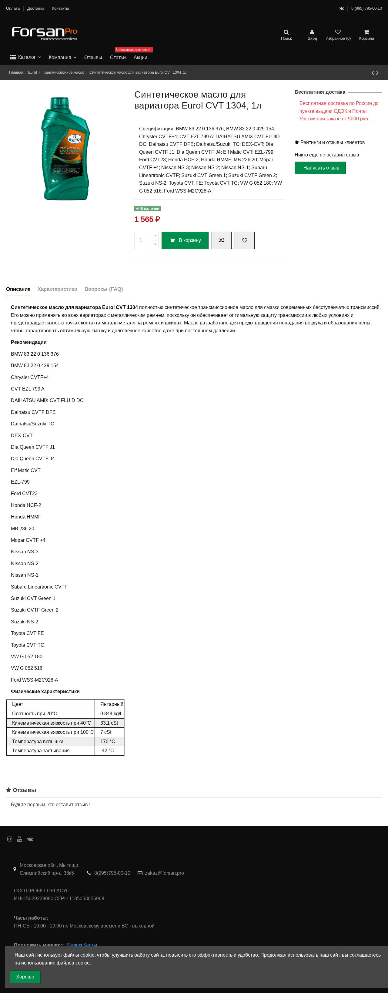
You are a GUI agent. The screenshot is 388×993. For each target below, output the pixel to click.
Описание (18, 289)
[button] (25, 57)
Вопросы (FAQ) (104, 289)
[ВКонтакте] (342, 8)
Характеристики (57, 289)
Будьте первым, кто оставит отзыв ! (50, 804)
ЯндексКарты (82, 945)
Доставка (36, 8)
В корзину (190, 240)
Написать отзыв (321, 167)
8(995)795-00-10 (112, 873)
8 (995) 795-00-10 (366, 8)
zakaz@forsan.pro (164, 873)
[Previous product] (373, 73)
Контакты (60, 8)
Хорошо (25, 976)
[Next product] (377, 73)
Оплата (13, 8)
